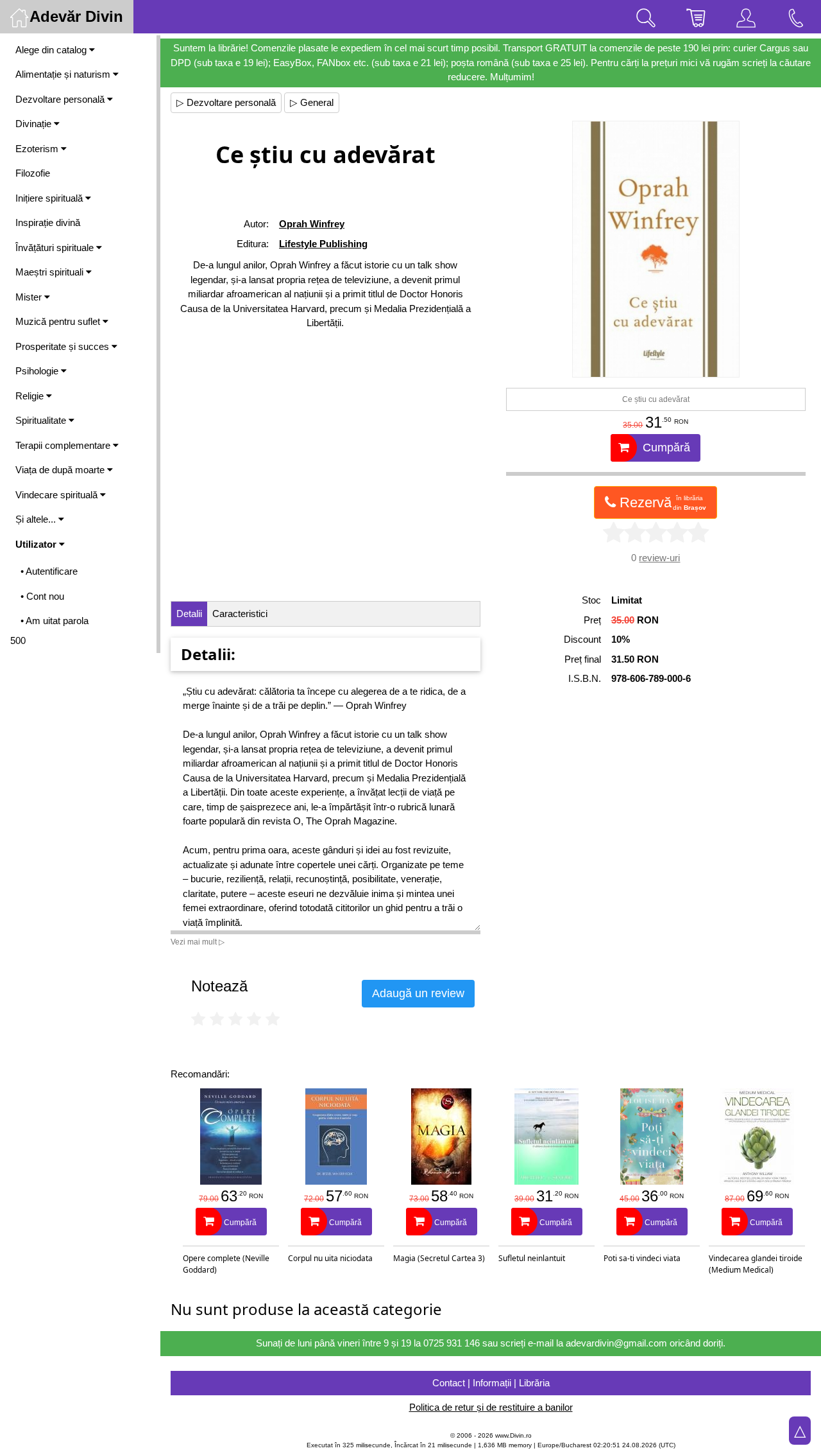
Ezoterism (38, 148)
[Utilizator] (746, 16)
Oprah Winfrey (311, 223)
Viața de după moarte (61, 469)
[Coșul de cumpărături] (696, 16)
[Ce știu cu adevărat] (656, 249)
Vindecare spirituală (57, 494)
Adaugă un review (418, 993)
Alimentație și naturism (64, 74)
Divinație (34, 123)
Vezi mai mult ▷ (197, 941)
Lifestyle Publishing (323, 243)
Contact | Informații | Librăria (491, 1382)
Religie (30, 395)
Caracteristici (239, 613)
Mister (29, 297)
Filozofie (32, 173)
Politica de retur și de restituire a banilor (491, 1407)
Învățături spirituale (55, 247)
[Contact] (796, 16)
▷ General (312, 102)
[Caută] (646, 16)
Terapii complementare (64, 445)
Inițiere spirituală (50, 198)
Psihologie (38, 370)
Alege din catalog (52, 49)
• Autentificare (49, 571)
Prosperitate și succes (63, 346)
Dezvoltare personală (61, 99)
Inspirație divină (47, 222)
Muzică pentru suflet (59, 321)
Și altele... (36, 519)
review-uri (659, 557)
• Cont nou (42, 596)
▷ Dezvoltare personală (226, 102)
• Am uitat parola (55, 620)
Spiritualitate (42, 420)
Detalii (189, 613)
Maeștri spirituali (50, 271)
